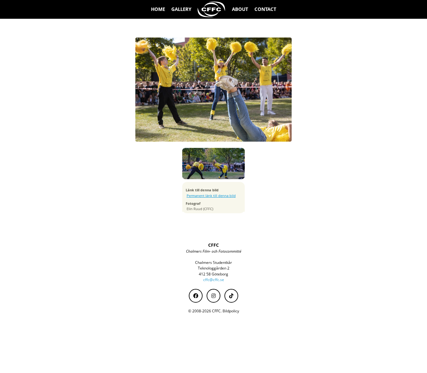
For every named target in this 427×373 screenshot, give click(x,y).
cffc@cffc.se (213, 279)
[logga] (212, 9)
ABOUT (240, 9)
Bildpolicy (231, 311)
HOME (158, 9)
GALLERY (181, 9)
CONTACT (265, 9)
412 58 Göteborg (213, 274)
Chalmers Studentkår (213, 262)
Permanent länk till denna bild (211, 196)
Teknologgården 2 (213, 268)
